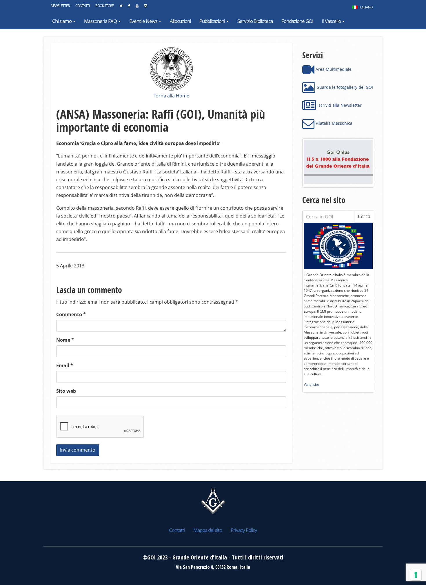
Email (64, 365)
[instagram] (145, 7)
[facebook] (129, 7)
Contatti (82, 5)
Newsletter (60, 5)
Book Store (104, 5)
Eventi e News (143, 21)
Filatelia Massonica (333, 123)
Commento (71, 314)
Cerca (364, 216)
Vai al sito (311, 384)
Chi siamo (62, 21)
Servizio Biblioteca (255, 21)
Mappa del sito (207, 530)
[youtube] (137, 7)
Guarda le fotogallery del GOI (344, 87)
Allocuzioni (180, 21)
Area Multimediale (333, 69)
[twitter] (120, 7)
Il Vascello (332, 21)
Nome (65, 340)
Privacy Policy (244, 530)
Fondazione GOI (297, 21)
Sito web (66, 391)
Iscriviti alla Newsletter (339, 105)
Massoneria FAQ (101, 21)
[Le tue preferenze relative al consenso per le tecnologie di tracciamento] (415, 574)
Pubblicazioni (212, 21)
